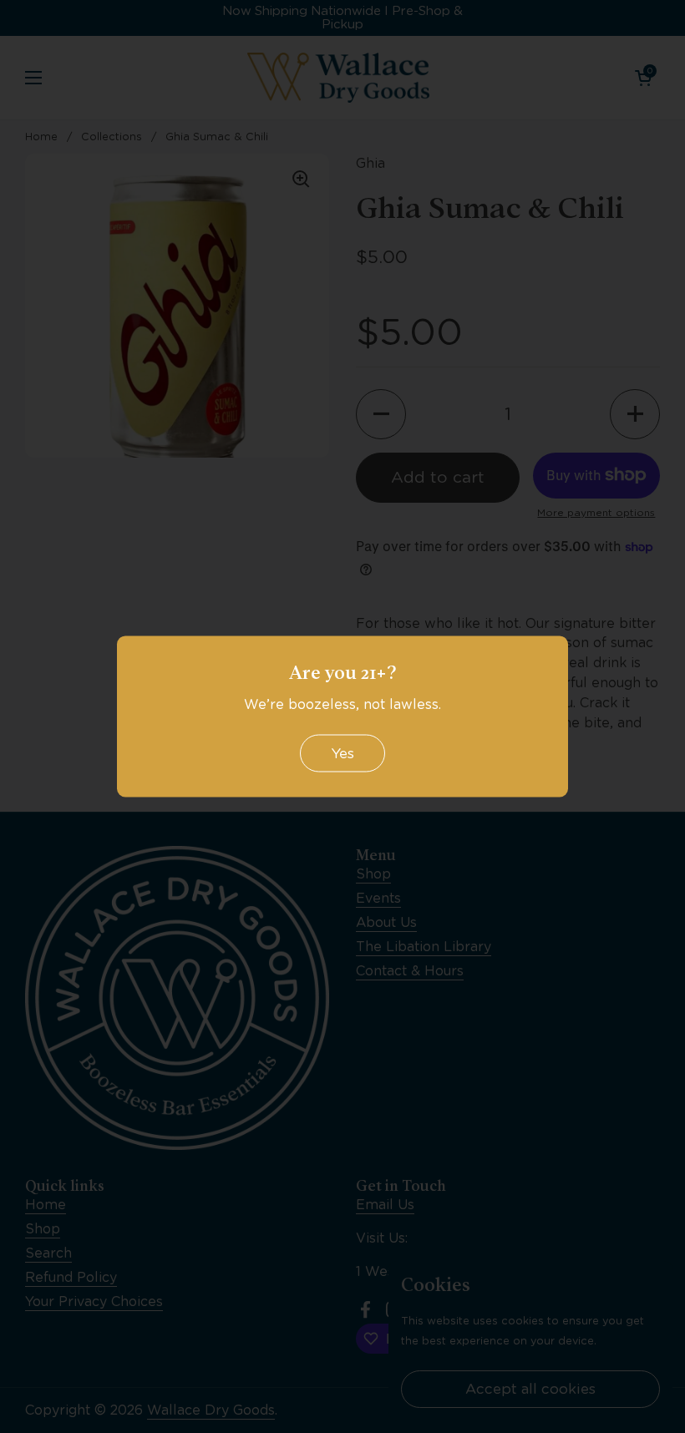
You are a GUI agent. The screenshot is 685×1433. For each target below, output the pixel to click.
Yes (342, 752)
